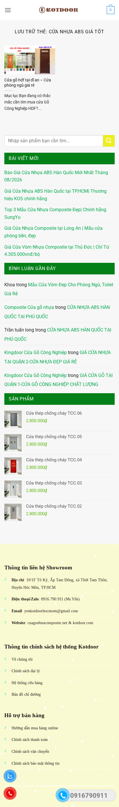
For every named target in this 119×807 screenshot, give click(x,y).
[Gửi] (109, 140)
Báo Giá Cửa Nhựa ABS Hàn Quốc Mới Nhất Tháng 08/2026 (56, 176)
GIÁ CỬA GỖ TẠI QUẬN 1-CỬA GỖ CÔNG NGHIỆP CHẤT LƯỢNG (58, 380)
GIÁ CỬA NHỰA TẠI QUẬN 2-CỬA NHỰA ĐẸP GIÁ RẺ (57, 357)
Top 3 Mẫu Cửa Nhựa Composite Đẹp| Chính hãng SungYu (55, 213)
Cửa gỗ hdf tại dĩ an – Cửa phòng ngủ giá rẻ (27, 83)
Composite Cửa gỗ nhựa (29, 307)
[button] (7, 10)
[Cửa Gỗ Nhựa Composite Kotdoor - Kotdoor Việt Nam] (59, 10)
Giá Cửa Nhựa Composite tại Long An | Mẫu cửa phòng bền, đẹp (53, 231)
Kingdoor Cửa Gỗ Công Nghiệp (35, 352)
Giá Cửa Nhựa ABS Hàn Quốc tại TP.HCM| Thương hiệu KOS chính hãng (55, 194)
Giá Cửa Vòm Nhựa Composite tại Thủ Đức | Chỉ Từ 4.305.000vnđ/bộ (56, 250)
